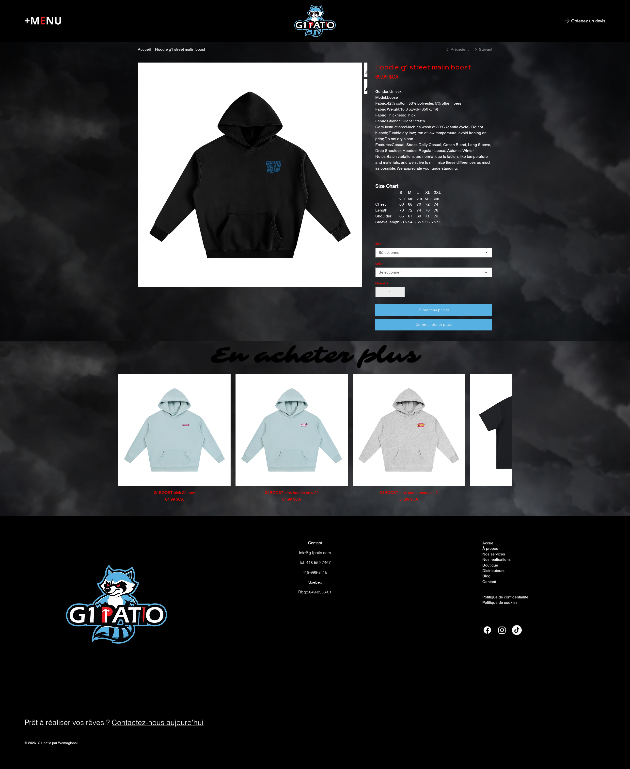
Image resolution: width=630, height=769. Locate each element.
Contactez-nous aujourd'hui (158, 721)
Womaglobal (68, 742)
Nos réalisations (496, 558)
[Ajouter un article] (400, 292)
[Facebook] (487, 629)
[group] (315, 437)
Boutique (490, 564)
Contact (315, 542)
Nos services (493, 553)
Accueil (488, 542)
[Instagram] (502, 629)
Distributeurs (493, 570)
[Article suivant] (505, 429)
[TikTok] (517, 629)
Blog (486, 575)
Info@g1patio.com (315, 552)
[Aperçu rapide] (174, 429)
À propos (490, 548)
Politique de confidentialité (505, 596)
